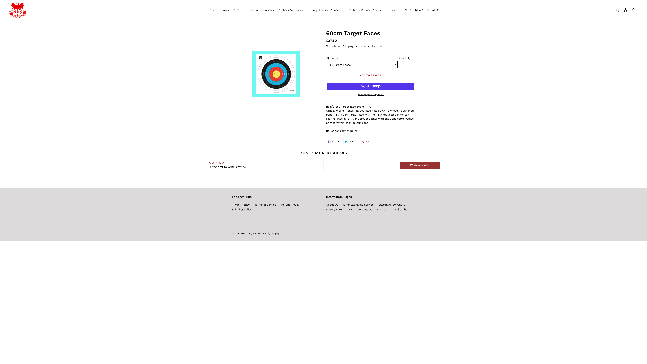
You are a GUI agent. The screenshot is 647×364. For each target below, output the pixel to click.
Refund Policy (290, 204)
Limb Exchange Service (358, 204)
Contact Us (364, 209)
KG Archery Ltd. (249, 233)
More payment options (371, 94)
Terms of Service (265, 204)
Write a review (420, 165)
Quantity (332, 58)
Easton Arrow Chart (392, 204)
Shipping (348, 46)
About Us (332, 204)
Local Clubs (399, 209)
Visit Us (382, 209)
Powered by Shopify (268, 233)
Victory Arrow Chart (339, 209)
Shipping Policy (242, 209)
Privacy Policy (241, 204)
